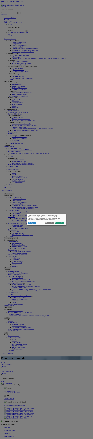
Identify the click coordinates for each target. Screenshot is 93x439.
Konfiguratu (32, 223)
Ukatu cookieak (49, 223)
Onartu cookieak (59, 223)
